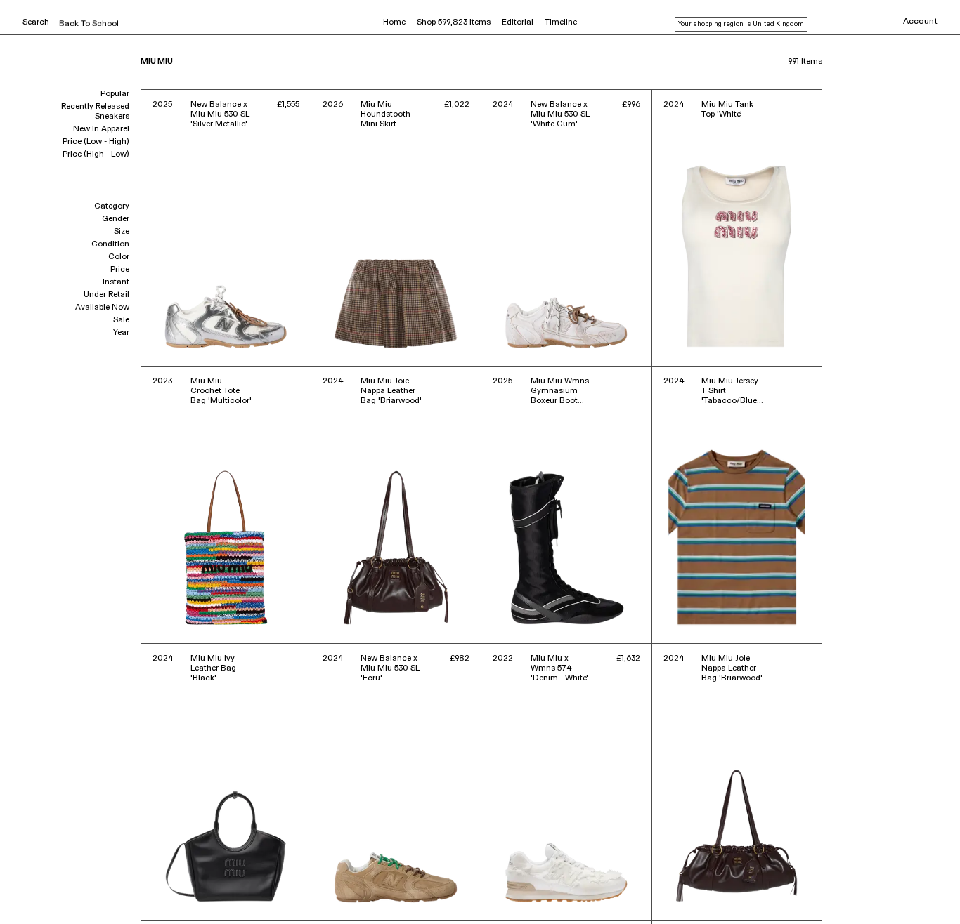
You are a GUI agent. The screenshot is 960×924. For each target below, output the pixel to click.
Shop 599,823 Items (454, 22)
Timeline (561, 22)
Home (394, 22)
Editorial (517, 22)
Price (119, 269)
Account (920, 22)
